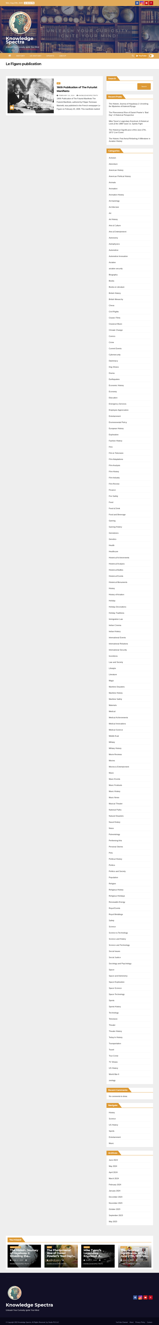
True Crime (113, 1056)
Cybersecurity (115, 355)
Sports (50, 56)
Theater (112, 1025)
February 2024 (115, 1185)
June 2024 (113, 1160)
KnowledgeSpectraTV (88, 95)
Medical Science (116, 730)
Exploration (113, 435)
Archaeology (114, 201)
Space (111, 970)
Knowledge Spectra (19, 40)
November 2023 (115, 1203)
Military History (115, 748)
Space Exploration (116, 982)
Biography (113, 275)
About (62, 56)
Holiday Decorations (117, 607)
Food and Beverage (117, 515)
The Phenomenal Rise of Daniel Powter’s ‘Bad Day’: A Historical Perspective (60, 1256)
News (111, 828)
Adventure (113, 164)
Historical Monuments (118, 582)
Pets (111, 853)
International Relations (118, 644)
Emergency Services (117, 404)
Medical (112, 711)
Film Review (114, 484)
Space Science (115, 988)
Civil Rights (114, 312)
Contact (149, 1322)
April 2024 (113, 1172)
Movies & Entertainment (119, 767)
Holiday (112, 601)
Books (111, 281)
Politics (112, 865)
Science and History (117, 939)
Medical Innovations (117, 724)
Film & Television (116, 453)
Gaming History (115, 527)
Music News (114, 798)
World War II (114, 1074)
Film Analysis (114, 465)
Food (111, 502)
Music (111, 773)
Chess (111, 305)
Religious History (116, 890)
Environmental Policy (118, 422)
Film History (114, 472)
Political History (115, 859)
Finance (112, 490)
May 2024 (113, 1166)
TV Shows (113, 1062)
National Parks (115, 810)
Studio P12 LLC (53, 1322)
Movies (112, 761)
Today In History (115, 1037)
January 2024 (114, 1191)
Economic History (116, 385)
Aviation (112, 262)
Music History (114, 791)
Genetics (112, 539)
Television (113, 1019)
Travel (111, 1050)
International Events (117, 638)
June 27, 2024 (18, 1260)
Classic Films (114, 318)
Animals (112, 182)
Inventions (113, 656)
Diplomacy (113, 361)
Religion (112, 884)
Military (112, 742)
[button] (133, 56)
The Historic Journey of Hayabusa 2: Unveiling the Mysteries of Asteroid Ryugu (24, 1256)
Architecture (114, 207)
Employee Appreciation (119, 410)
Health (111, 545)
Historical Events (116, 576)
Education (113, 398)
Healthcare (113, 551)
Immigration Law (116, 619)
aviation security (116, 269)
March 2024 (114, 1178)
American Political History (120, 176)
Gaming (112, 521)
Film (111, 447)
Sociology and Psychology (120, 964)
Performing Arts (115, 841)
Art (58, 83)
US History (35, 56)
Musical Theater (115, 804)
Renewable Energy (117, 902)
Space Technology (117, 994)
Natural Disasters (116, 816)
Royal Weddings (116, 914)
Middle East (114, 736)
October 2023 (114, 1209)
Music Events (114, 779)
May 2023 (113, 1222)
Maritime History (116, 693)
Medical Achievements (118, 718)
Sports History (115, 1007)
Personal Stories (116, 847)
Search (112, 78)
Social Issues (114, 951)
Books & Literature (117, 287)
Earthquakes (114, 379)
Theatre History (115, 1031)
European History (116, 428)
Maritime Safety (115, 699)
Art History (113, 219)
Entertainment (115, 416)
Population (113, 877)
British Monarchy (116, 299)
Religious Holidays (117, 896)
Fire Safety (113, 496)
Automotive (113, 250)
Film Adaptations (116, 459)
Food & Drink (114, 508)
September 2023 (116, 1215)
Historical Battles (116, 570)
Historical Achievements (119, 558)
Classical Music (115, 324)
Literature (113, 674)
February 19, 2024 (67, 95)
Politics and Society (117, 871)
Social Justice (115, 957)
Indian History (115, 631)
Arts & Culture (115, 226)
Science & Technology (118, 933)
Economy (113, 392)
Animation (113, 189)
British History (115, 293)
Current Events (115, 349)
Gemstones (113, 533)
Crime (111, 342)
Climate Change (116, 330)
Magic (111, 681)
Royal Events (114, 908)
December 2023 (115, 1197)
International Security (118, 650)
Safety (111, 921)
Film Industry (114, 478)
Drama (112, 373)
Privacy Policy (140, 1322)
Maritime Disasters (117, 687)
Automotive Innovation (118, 256)
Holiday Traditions (116, 613)
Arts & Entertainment (117, 232)
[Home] (10, 56)
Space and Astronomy (118, 976)
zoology (112, 1080)
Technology (114, 1013)
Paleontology (114, 834)
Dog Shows (114, 367)
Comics (112, 336)
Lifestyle (112, 668)
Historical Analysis (117, 564)
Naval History (114, 822)
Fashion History (115, 441)
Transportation (115, 1044)
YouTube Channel (122, 1322)
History (20, 56)
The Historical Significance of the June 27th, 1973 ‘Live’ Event (134, 1255)
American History (116, 170)
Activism (112, 158)
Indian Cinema (115, 625)
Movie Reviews (115, 754)
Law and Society (116, 662)
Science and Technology (119, 945)
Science (112, 927)
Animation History (116, 195)
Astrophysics (114, 244)
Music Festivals (115, 785)
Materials (113, 705)
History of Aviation (116, 595)
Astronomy (113, 238)
